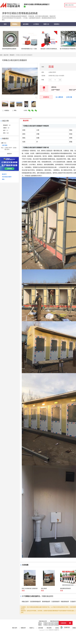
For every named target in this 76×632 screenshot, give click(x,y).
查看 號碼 (4, 145)
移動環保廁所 (65, 601)
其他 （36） (6, 133)
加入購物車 (59, 97)
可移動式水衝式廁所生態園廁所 (51, 623)
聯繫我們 (23, 628)
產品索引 (4, 174)
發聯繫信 (46, 97)
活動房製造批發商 (54, 621)
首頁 (1, 55)
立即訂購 (69, 97)
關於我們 (14, 628)
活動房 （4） (6, 128)
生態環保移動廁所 (35, 601)
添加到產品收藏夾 (6, 177)
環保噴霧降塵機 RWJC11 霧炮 (29, 49)
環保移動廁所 (46, 601)
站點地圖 (40, 628)
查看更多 (9, 154)
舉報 (15, 110)
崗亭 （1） (6, 130)
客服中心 (31, 628)
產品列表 (6, 55)
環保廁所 (12, 55)
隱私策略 (49, 628)
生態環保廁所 (55, 601)
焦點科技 (51, 630)
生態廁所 (73, 601)
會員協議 (57, 628)
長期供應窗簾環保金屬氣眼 (9, 49)
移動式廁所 (25, 601)
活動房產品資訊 (43, 621)
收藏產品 (6, 110)
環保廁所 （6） (7, 125)
